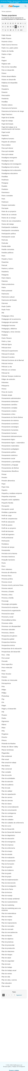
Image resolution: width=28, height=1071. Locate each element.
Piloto (3, 728)
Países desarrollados (9, 76)
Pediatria (5, 335)
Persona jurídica (7, 579)
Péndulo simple (7, 395)
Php (3, 699)
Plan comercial (7, 769)
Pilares (4, 724)
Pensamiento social (8, 458)
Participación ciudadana (10, 227)
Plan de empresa (7, 845)
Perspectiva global (8, 639)
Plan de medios (7, 916)
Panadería (5, 89)
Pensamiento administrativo (11, 398)
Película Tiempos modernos (11, 376)
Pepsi (3, 484)
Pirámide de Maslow (8, 743)
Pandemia (5, 98)
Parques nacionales (8, 205)
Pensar (4, 474)
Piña (3, 731)
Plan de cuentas (7, 816)
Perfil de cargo (7, 515)
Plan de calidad (7, 791)
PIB (3, 712)
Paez (3, 57)
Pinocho (4, 737)
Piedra (4, 718)
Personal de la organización (11, 610)
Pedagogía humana (8, 325)
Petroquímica (6, 683)
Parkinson (5, 202)
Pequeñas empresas (9, 496)
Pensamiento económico (10, 423)
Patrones (5, 303)
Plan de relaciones (8, 951)
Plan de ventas (7, 973)
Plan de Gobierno (8, 870)
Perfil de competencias (9, 519)
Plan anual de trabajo (9, 762)
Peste (4, 671)
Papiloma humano (8, 138)
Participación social (8, 237)
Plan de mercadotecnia (9, 932)
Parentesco (5, 192)
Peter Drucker (6, 674)
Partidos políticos (7, 252)
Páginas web (6, 64)
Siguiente (18, 995)
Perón (4, 563)
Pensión (4, 477)
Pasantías (5, 262)
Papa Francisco (7, 114)
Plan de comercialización (10, 807)
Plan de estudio (7, 854)
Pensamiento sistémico (10, 455)
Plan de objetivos (7, 939)
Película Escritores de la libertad (13, 360)
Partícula (5, 240)
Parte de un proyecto (9, 211)
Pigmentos (5, 721)
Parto (3, 256)
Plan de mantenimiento (9, 902)
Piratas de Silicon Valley (10, 747)
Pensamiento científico (9, 404)
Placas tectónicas (8, 750)
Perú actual (5, 658)
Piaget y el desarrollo (9, 709)
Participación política (9, 233)
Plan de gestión (7, 867)
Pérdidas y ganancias (9, 512)
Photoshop (5, 696)
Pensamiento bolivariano (10, 401)
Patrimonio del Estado (9, 300)
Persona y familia (7, 598)
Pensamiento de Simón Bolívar (12, 417)
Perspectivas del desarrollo (11, 652)
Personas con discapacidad (11, 626)
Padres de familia (8, 51)
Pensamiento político (9, 452)
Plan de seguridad (8, 961)
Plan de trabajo (7, 967)
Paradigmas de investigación (11, 164)
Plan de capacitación (9, 794)
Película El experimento (10, 351)
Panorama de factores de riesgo (13, 111)
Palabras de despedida (9, 83)
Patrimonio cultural (8, 297)
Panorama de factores (9, 108)
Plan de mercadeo (8, 926)
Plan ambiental (7, 756)
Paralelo (4, 186)
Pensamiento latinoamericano (12, 436)
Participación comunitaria (10, 230)
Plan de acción (7, 775)
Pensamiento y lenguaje (10, 465)
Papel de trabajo (7, 121)
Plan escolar (6, 986)
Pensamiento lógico (8, 439)
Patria (4, 287)
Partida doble (6, 246)
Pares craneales (7, 195)
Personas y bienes (8, 633)
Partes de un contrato (9, 214)
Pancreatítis (6, 95)
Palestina (5, 86)
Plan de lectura (7, 892)
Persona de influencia (9, 572)
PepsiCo (4, 490)
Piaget (4, 705)
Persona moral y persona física (12, 585)
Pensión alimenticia (8, 481)
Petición (4, 677)
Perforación (5, 541)
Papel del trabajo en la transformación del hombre (11, 128)
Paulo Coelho (6, 306)
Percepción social (8, 509)
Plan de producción (8, 948)
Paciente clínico (7, 41)
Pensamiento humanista (10, 430)
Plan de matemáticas (9, 913)
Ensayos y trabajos (14, 1070)
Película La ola (7, 366)
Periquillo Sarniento (8, 560)
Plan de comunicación (9, 810)
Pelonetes (5, 382)
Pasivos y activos (7, 268)
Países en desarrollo (9, 79)
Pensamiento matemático (10, 446)
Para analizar (6, 145)
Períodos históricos (8, 557)
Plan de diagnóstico (8, 835)
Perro (3, 566)
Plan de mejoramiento (9, 923)
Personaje (5, 601)
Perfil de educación (8, 522)
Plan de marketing (8, 905)
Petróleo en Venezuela (9, 680)
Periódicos (5, 544)
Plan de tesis (6, 964)
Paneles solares (7, 105)
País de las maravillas (9, 67)
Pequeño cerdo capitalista (10, 500)
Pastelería (5, 271)
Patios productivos (8, 284)
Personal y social (7, 617)
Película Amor (6, 347)
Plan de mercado (7, 929)
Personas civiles (7, 623)
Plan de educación (8, 838)
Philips (4, 690)
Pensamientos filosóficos (10, 471)
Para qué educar (7, 148)
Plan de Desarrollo (8, 829)
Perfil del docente (8, 531)
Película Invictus (7, 363)
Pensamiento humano (9, 433)
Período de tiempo (8, 547)
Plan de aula (6, 788)
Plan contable (6, 772)
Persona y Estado (8, 591)
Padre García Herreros (9, 45)
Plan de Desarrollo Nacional (11, 832)
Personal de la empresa (10, 607)
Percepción (5, 506)
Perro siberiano (7, 569)
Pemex (4, 389)
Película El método (8, 354)
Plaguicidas (5, 753)
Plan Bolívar (6, 766)
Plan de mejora (7, 920)
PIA (3, 702)
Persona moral (7, 582)
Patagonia (5, 275)
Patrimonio (5, 294)
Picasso (4, 715)
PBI (3, 313)
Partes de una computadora (11, 221)
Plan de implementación (10, 880)
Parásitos (5, 189)
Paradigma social (7, 161)
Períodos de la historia (9, 553)
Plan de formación (8, 864)
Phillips (4, 693)
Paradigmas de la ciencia (10, 167)
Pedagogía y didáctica (9, 328)
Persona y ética (7, 595)
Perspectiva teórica (8, 645)
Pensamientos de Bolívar (10, 468)
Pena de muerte (7, 392)
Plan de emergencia (8, 842)
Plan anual (5, 759)
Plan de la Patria (7, 889)
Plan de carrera (7, 797)
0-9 (21, 30)
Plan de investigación (9, 886)
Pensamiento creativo (9, 411)
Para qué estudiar (8, 151)
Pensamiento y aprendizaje (11, 461)
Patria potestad (7, 290)
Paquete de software (9, 142)
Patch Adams (6, 278)
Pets (3, 686)
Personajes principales (9, 604)
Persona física (6, 576)
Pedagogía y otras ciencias (11, 332)
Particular (5, 243)
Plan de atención (7, 781)
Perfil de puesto (7, 525)
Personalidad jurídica (9, 620)
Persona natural (7, 588)
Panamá (4, 92)
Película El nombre (8, 357)
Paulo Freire (6, 309)
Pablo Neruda (6, 35)
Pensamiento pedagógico (10, 449)
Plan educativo (7, 983)
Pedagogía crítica (8, 316)
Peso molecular (7, 667)
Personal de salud (8, 614)
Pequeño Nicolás (7, 503)
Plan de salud (6, 958)
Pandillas (5, 102)
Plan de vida (6, 977)
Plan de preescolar (8, 945)
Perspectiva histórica (9, 642)
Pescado (5, 661)
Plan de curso (6, 826)
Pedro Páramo (7, 338)
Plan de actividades (8, 778)
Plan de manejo (7, 895)
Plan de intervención (9, 883)
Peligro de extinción (8, 379)
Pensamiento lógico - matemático (13, 442)
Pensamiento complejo (9, 408)
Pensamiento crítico (8, 414)
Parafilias (5, 176)
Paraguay (5, 183)
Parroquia (5, 208)
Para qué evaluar (7, 154)
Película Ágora (7, 344)
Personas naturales (8, 629)
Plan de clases (7, 804)
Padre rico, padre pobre (10, 48)
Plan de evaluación (8, 857)
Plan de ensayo (7, 851)
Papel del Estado (7, 124)
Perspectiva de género (9, 636)
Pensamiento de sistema (10, 420)
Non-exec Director (17, 1)
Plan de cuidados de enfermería (13, 823)
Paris (3, 199)
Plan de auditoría (7, 785)
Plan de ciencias (7, 800)
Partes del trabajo (8, 224)
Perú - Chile (6, 655)
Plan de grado (6, 873)
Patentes (5, 281)
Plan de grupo (6, 876)
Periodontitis (6, 550)
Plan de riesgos (7, 954)
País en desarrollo (8, 70)
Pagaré (4, 60)
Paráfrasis (5, 180)
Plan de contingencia (9, 813)
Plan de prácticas (7, 942)
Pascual (4, 265)
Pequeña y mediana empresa (12, 493)
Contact (17, 2)
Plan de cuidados (7, 819)
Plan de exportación (8, 861)
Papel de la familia (8, 117)
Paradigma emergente (9, 157)
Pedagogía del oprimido (10, 322)
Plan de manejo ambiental (10, 899)
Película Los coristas (9, 370)
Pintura (4, 740)
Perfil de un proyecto (9, 528)
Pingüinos (5, 734)
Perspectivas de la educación (12, 648)
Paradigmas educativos (10, 173)
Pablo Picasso (6, 38)
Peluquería (5, 385)
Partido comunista (8, 249)
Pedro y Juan (6, 341)
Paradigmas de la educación (11, 170)
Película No (5, 373)
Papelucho (5, 135)
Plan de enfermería (8, 848)
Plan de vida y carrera (9, 980)
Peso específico (7, 664)
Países (4, 73)
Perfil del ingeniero (8, 534)
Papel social (6, 132)
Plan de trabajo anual (9, 970)
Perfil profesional (7, 538)
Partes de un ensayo (9, 218)
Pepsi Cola (5, 487)
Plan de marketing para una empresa (11, 909)
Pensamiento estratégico (10, 427)
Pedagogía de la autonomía (11, 319)
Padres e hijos (6, 54)
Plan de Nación (7, 935)
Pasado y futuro (7, 259)
